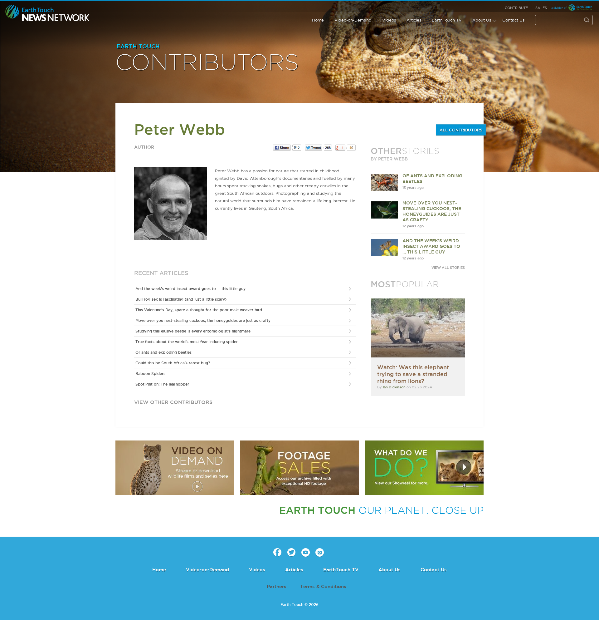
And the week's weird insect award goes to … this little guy (190, 289)
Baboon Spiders (150, 374)
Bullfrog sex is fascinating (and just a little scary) (180, 299)
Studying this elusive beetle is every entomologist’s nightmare (193, 331)
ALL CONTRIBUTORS (461, 130)
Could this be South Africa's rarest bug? (172, 363)
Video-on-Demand (353, 20)
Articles (414, 20)
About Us (481, 20)
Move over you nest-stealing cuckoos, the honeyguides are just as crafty (202, 320)
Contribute (516, 8)
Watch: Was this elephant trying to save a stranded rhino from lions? (413, 374)
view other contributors (173, 402)
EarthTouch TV (447, 20)
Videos (389, 20)
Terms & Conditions (323, 586)
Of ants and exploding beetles (163, 352)
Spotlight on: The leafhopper (162, 384)
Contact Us (513, 20)
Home (318, 20)
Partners (276, 586)
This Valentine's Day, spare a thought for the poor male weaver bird (198, 310)
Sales (541, 8)
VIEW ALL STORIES (448, 267)
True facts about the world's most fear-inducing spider (186, 342)
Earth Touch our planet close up (47, 13)
